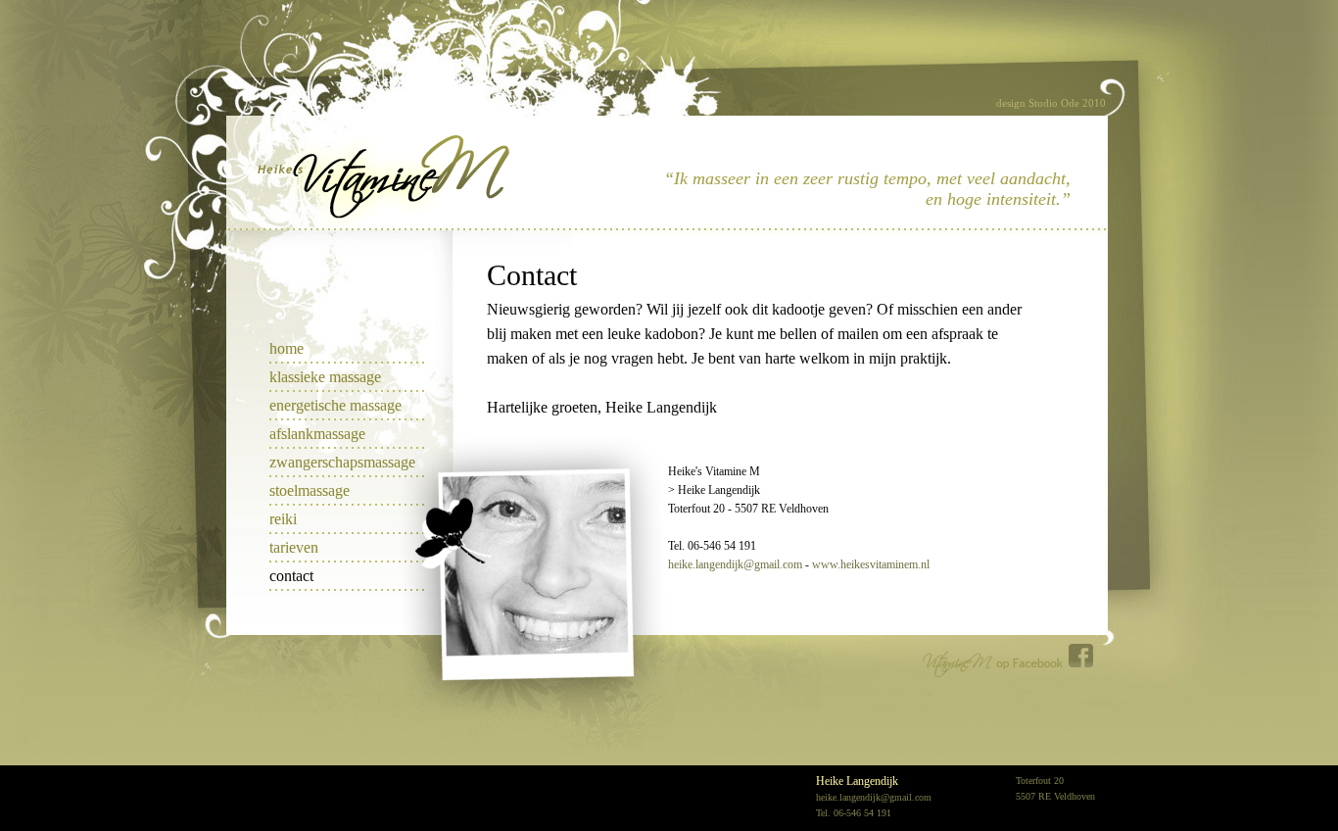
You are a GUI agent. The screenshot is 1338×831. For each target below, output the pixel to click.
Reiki (283, 519)
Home (286, 348)
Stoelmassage (309, 490)
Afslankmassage (317, 433)
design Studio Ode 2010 (1051, 103)
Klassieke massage (325, 376)
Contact (291, 575)
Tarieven (293, 547)
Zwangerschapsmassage (342, 462)
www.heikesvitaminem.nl (871, 564)
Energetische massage (335, 405)
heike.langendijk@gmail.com (735, 564)
